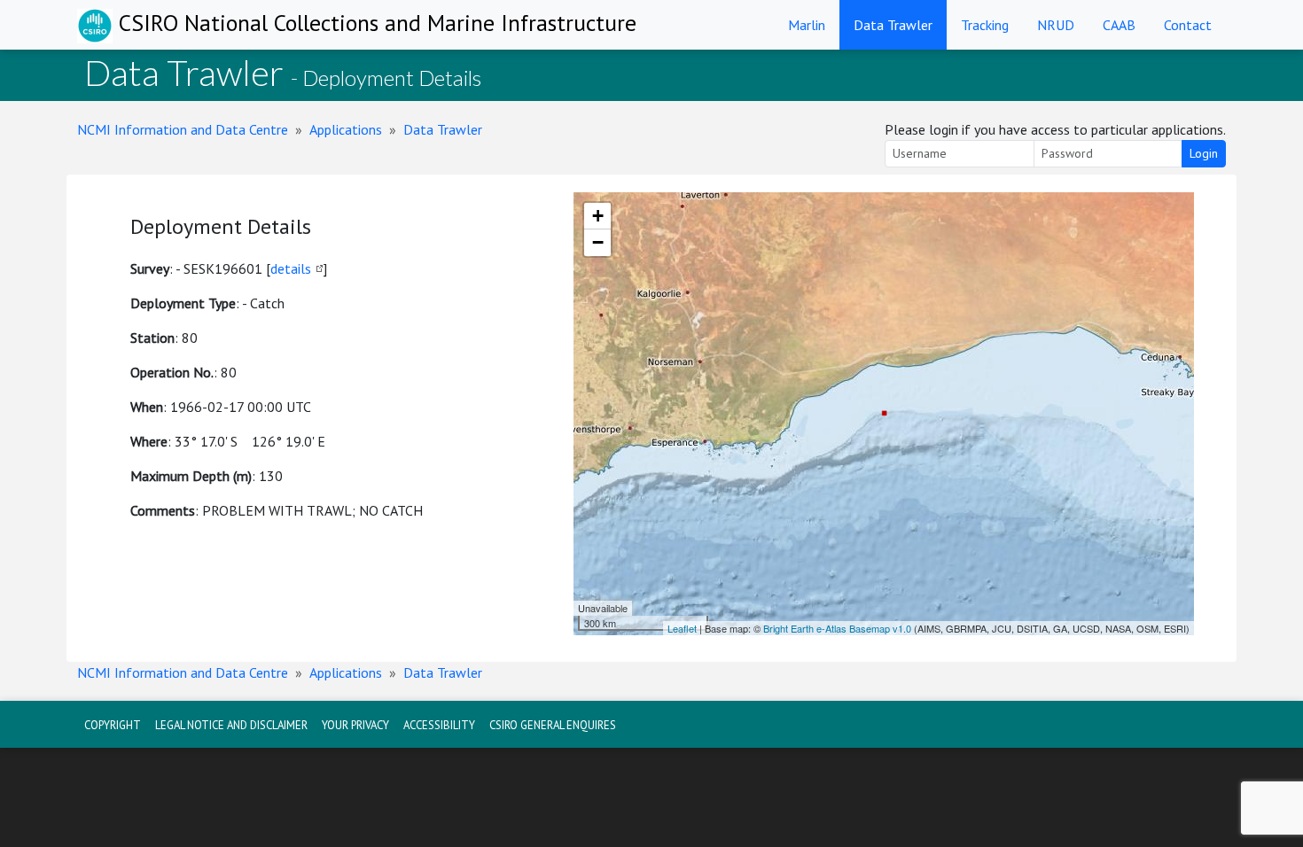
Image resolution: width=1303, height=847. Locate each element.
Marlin (806, 25)
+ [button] (598, 216)
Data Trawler (893, 25)
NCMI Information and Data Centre (182, 129)
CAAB (1119, 25)
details (290, 268)
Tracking (985, 25)
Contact (1188, 25)
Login (1204, 153)
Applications (345, 129)
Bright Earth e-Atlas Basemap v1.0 (837, 628)
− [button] (598, 242)
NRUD (1055, 25)
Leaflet (682, 628)
